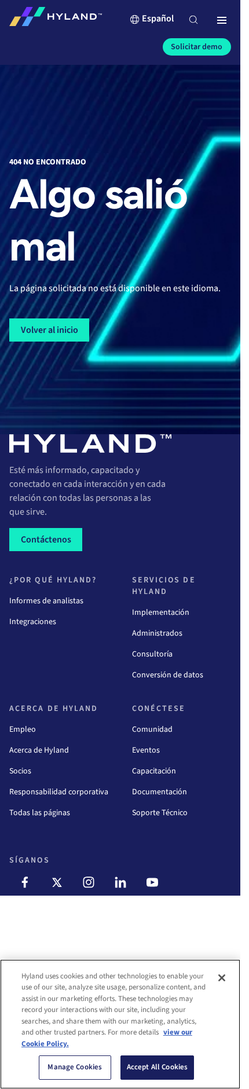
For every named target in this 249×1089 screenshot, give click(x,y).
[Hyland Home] (55, 19)
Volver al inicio (49, 330)
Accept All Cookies (157, 1067)
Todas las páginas (39, 813)
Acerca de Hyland (39, 750)
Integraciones (32, 622)
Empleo (22, 729)
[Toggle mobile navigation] (222, 21)
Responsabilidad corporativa (58, 792)
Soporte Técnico (160, 813)
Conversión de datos (167, 675)
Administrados (157, 633)
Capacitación (154, 771)
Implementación (160, 612)
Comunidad (152, 729)
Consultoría (152, 654)
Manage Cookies (74, 1067)
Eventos (146, 750)
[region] (120, 1024)
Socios (20, 771)
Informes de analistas (46, 601)
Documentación (159, 792)
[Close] (222, 978)
